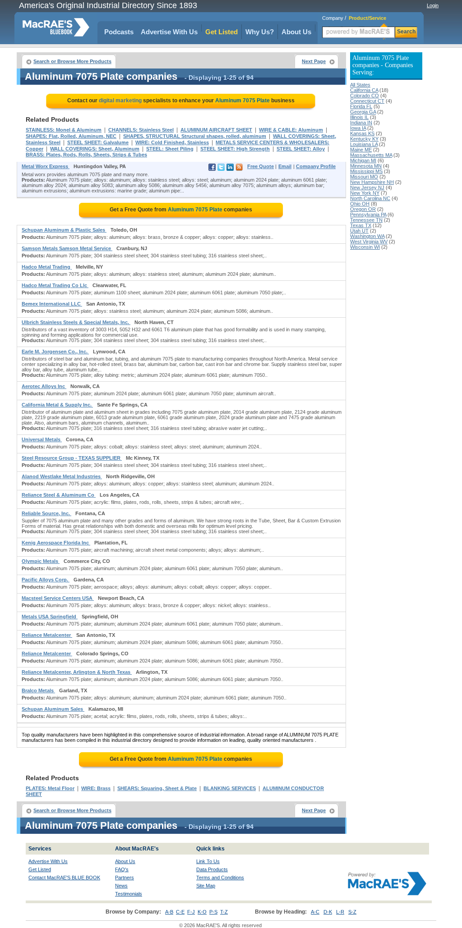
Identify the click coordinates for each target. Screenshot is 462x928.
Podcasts (119, 32)
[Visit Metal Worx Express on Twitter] (221, 169)
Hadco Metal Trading (47, 267)
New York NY (364, 193)
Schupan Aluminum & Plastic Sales (64, 230)
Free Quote (260, 166)
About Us (296, 32)
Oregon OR (363, 209)
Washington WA (367, 236)
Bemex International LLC (52, 303)
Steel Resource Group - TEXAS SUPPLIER (72, 458)
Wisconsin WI (365, 247)
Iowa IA (358, 128)
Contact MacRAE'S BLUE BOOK (64, 877)
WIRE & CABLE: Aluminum (291, 130)
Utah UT (359, 230)
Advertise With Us (169, 32)
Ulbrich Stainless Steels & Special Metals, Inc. (76, 322)
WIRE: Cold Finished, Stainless (172, 142)
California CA (364, 90)
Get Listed (221, 32)
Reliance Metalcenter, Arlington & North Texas (77, 672)
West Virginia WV (369, 241)
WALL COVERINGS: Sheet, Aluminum (94, 148)
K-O (202, 911)
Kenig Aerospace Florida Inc (56, 542)
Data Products (212, 869)
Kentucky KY (364, 139)
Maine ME (361, 149)
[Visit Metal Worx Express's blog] (239, 169)
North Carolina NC (370, 198)
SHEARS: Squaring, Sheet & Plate (157, 788)
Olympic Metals (41, 561)
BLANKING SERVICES (229, 788)
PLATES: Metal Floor (50, 788)
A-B (169, 911)
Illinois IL (359, 117)
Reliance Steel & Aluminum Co (59, 495)
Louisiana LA (364, 144)
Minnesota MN (366, 166)
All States (360, 84)
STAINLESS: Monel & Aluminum (64, 130)
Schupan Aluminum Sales (53, 709)
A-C (315, 911)
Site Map (205, 885)
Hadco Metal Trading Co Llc (55, 285)
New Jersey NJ (367, 187)
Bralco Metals (38, 690)
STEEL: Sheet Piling (170, 148)
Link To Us (208, 861)
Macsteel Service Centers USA (58, 598)
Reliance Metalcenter (47, 635)
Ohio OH (360, 203)
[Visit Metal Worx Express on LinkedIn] (230, 169)
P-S (213, 911)
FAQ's (122, 869)
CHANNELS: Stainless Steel (141, 130)
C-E (180, 911)
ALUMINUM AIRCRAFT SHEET (216, 130)
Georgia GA (363, 111)
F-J (191, 911)
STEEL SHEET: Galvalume (98, 142)
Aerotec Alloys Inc (44, 386)
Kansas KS (362, 133)
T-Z (224, 911)
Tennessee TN (366, 220)
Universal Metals (42, 439)
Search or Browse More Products (72, 61)
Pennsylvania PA (368, 214)
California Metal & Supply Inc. (57, 404)
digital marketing (120, 100)
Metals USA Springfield (50, 616)
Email (284, 166)
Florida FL (361, 106)
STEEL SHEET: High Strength (235, 148)
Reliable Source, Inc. (46, 513)
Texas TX (360, 225)
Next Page (314, 61)
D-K (327, 911)
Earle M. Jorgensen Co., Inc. (55, 351)
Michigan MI (363, 160)
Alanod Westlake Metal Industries (62, 476)
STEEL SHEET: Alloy (301, 148)
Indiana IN (361, 122)
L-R (340, 911)
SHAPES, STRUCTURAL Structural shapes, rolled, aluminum (194, 136)
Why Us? (259, 32)
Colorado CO (364, 95)
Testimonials (128, 893)
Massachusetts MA (371, 155)
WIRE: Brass (96, 788)
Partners (124, 877)
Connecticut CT (367, 101)
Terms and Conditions (220, 877)
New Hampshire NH (372, 182)
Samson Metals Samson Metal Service (67, 248)
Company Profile (316, 166)
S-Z (352, 911)
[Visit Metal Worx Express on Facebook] (212, 169)
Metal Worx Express (45, 166)
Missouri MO (364, 176)
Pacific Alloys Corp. (45, 579)
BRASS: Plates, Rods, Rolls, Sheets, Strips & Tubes (86, 154)
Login (433, 5)
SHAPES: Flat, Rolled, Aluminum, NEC (71, 136)
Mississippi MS (366, 171)
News (121, 885)
